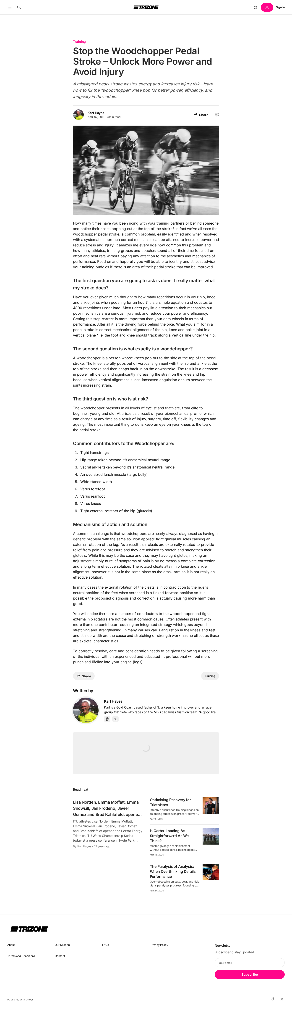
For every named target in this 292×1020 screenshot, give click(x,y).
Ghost (29, 999)
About (11, 945)
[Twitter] (115, 719)
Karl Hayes (96, 113)
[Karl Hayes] (86, 710)
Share (203, 115)
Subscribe (250, 974)
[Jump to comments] (217, 115)
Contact (60, 956)
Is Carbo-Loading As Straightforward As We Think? (169, 835)
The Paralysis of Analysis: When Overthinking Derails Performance (173, 871)
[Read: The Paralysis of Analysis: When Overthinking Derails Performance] (211, 872)
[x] (282, 999)
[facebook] (272, 1000)
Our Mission (62, 945)
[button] (10, 7)
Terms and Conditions (21, 956)
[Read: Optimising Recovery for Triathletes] (211, 805)
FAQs (105, 945)
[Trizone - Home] (146, 7)
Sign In (280, 7)
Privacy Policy (159, 945)
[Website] (107, 719)
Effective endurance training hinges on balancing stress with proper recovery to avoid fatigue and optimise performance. (174, 812)
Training (79, 41)
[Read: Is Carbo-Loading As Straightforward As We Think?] (211, 836)
